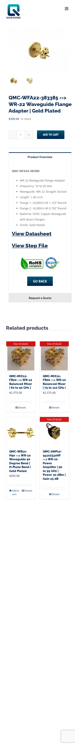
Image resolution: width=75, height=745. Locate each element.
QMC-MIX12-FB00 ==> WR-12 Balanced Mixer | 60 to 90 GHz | (20, 382)
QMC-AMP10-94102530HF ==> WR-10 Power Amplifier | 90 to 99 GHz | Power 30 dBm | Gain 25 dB (54, 465)
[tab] (40, 156)
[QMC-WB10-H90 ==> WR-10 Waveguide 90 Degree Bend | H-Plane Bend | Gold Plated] (20, 431)
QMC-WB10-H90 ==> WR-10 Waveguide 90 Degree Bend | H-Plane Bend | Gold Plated (20, 461)
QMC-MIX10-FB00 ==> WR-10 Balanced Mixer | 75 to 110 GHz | (54, 382)
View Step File (30, 246)
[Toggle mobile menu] (67, 9)
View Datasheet (31, 234)
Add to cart (51, 134)
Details (22, 407)
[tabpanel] (40, 227)
